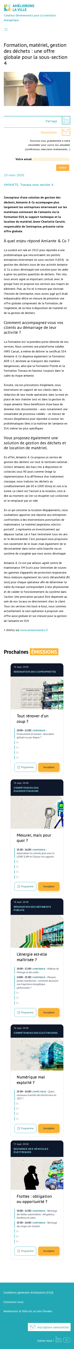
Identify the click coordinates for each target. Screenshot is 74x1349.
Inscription (48, 767)
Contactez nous (13, 1302)
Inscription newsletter (52, 1327)
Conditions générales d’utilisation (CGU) (28, 1292)
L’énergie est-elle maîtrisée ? (32, 956)
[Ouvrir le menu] (6, 29)
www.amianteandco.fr (34, 630)
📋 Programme (25, 767)
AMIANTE (11, 184)
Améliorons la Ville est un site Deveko (27, 1311)
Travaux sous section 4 (36, 184)
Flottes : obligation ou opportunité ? (34, 1199)
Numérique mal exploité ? (31, 1079)
